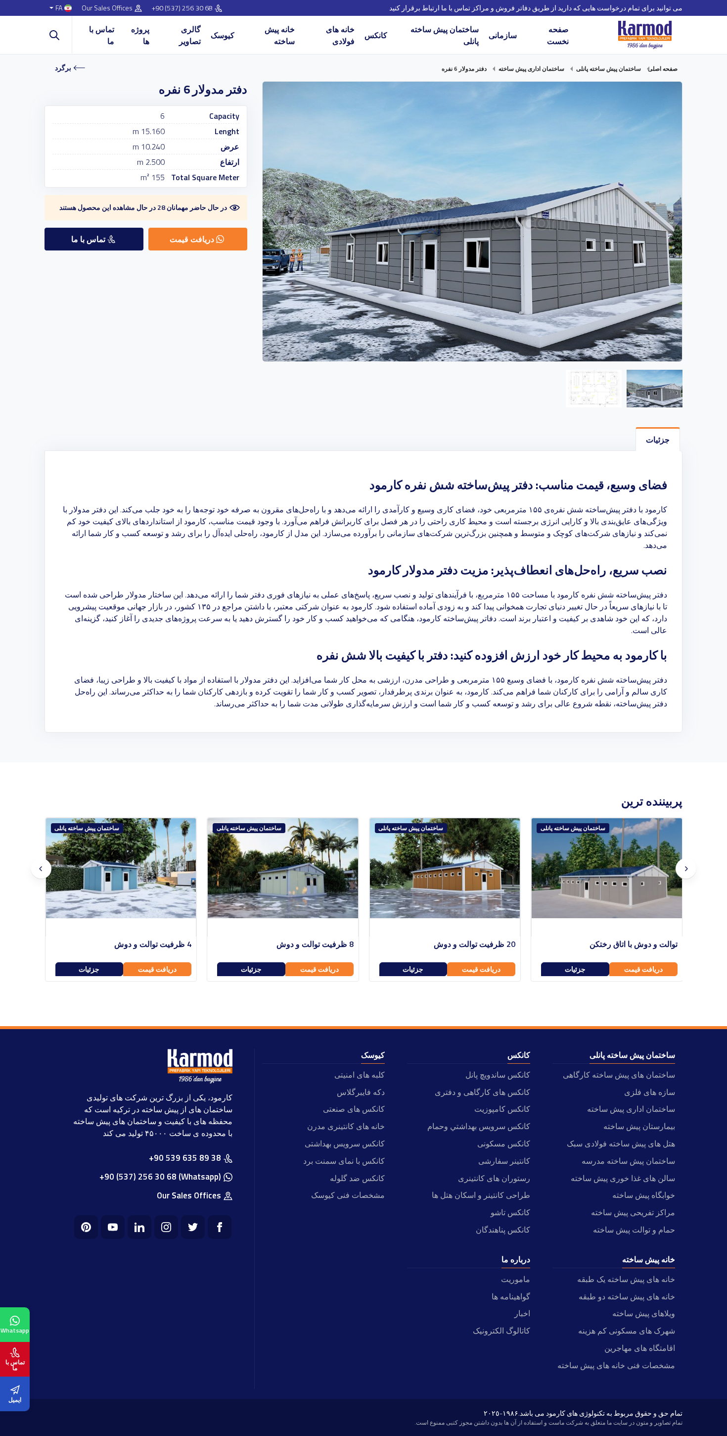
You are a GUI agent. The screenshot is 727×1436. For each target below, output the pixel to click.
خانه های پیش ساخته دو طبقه (627, 1296)
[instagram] (166, 1227)
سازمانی (503, 35)
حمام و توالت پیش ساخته (634, 1230)
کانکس (375, 35)
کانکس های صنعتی (354, 1109)
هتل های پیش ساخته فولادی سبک (621, 1143)
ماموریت (515, 1279)
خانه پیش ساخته (280, 35)
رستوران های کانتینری (494, 1178)
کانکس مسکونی (503, 1143)
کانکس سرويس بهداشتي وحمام (478, 1126)
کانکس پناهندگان (503, 1230)
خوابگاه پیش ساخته (643, 1195)
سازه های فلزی (649, 1092)
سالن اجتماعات (166, 944)
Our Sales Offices (107, 8)
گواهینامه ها (511, 1296)
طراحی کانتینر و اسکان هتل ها (481, 1195)
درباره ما (515, 1259)
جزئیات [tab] (658, 440)
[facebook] (219, 1227)
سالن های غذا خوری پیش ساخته (623, 1178)
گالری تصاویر (190, 35)
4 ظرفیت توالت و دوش (314, 944)
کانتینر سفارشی (504, 1161)
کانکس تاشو (510, 1212)
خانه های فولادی (340, 35)
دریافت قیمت (643, 969)
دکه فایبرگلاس (361, 1092)
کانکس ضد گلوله (357, 1178)
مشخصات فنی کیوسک (348, 1195)
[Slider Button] (41, 868)
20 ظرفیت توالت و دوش (636, 944)
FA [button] (58, 8)
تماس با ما (101, 35)
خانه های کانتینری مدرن (346, 1126)
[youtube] (113, 1227)
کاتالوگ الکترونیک (501, 1331)
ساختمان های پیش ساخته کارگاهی (619, 1075)
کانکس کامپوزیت (502, 1109)
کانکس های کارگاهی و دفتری (482, 1092)
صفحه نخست (558, 35)
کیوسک (222, 35)
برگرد (63, 67)
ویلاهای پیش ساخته (643, 1313)
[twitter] (193, 1227)
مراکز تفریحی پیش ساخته (633, 1212)
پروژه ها (140, 35)
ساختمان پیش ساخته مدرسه (628, 1161)
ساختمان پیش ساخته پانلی (444, 35)
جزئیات (574, 969)
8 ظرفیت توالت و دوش (476, 944)
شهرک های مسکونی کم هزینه (626, 1331)
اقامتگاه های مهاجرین (639, 1348)
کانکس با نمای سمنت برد (344, 1161)
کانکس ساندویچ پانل (497, 1075)
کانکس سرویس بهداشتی (345, 1143)
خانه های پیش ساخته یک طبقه (626, 1279)
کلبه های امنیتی (359, 1075)
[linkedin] (139, 1227)
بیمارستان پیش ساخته (639, 1126)
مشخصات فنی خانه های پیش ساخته (616, 1365)
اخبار (522, 1313)
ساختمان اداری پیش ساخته (631, 1109)
